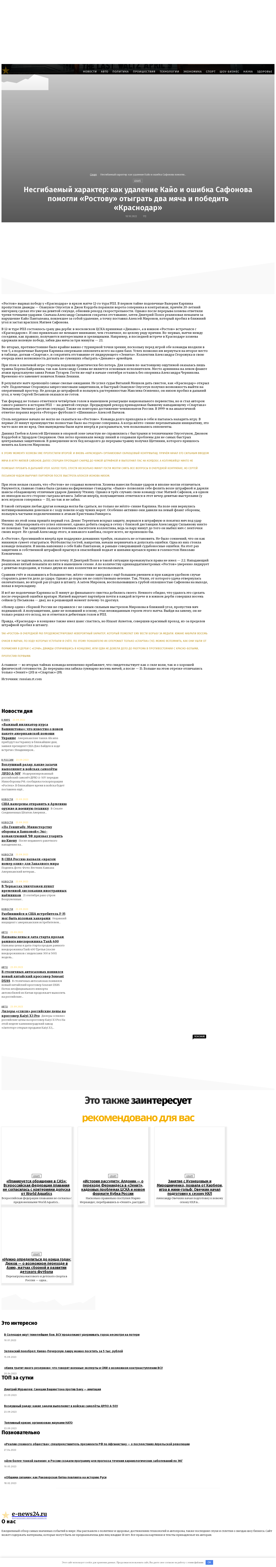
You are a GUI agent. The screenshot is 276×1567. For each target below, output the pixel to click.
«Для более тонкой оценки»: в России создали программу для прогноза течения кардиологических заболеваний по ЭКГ (93, 1461)
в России (8, 760)
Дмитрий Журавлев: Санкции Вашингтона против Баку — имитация (52, 1389)
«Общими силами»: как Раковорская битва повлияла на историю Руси (55, 1477)
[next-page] (140, 1289)
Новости (7, 799)
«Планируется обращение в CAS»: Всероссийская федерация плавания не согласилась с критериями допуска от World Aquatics (36, 1187)
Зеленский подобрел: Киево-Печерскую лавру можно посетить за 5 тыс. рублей (63, 1351)
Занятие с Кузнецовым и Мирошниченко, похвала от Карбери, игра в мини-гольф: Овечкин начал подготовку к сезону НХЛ (190, 1187)
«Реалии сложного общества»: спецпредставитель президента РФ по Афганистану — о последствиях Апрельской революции (97, 1444)
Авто (5, 932)
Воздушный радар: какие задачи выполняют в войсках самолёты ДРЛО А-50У (29, 769)
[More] (229, 230)
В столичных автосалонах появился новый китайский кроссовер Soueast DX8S (33, 976)
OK (209, 1562)
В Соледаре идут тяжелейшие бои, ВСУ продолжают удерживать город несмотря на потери (72, 1334)
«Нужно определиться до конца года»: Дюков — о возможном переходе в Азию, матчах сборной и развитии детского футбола (36, 1265)
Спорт (93, 174)
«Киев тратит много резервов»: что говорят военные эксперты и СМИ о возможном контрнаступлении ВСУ (83, 1368)
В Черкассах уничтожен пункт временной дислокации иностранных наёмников (34, 890)
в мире (6, 720)
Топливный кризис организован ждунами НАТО (38, 1422)
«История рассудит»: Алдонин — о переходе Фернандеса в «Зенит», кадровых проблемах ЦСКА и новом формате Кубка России (113, 1187)
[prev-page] (136, 1289)
